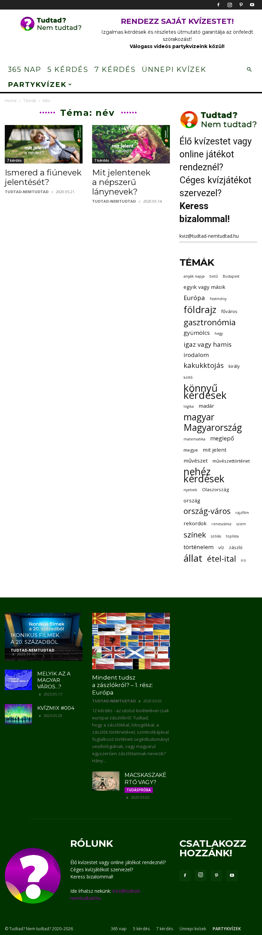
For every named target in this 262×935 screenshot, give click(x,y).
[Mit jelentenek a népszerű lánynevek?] (131, 144)
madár (206, 405)
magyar (199, 417)
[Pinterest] (241, 5)
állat (193, 558)
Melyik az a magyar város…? (54, 680)
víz (221, 547)
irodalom (196, 354)
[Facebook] (218, 5)
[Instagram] (229, 5)
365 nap (24, 69)
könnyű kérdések (205, 392)
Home (11, 101)
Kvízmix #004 (55, 708)
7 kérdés (115, 69)
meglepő (222, 438)
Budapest (231, 276)
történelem (199, 546)
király (234, 366)
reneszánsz (222, 523)
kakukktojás (204, 365)
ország (192, 500)
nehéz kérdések (204, 475)
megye (191, 450)
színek (195, 534)
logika (189, 406)
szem (241, 523)
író (243, 560)
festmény (218, 298)
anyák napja (194, 276)
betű (213, 276)
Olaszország (215, 489)
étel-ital (221, 558)
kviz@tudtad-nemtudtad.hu (209, 236)
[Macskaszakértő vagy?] (105, 781)
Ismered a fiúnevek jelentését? (43, 177)
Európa (194, 297)
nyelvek (190, 489)
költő (188, 377)
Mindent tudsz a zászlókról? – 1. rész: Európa (122, 685)
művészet (196, 460)
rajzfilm (242, 512)
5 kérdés (67, 69)
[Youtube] (252, 5)
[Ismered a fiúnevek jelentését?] (44, 144)
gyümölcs (197, 332)
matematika (194, 439)
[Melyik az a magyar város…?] (18, 680)
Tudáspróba (139, 790)
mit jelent (215, 449)
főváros (229, 311)
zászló (236, 547)
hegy (219, 333)
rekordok (195, 523)
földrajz (200, 309)
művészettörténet (231, 461)
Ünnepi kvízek (174, 69)
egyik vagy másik (204, 286)
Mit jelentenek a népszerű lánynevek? (121, 182)
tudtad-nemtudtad (26, 191)
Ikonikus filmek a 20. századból (35, 638)
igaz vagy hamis (208, 344)
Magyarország (213, 427)
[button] (249, 69)
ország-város (207, 511)
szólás (216, 536)
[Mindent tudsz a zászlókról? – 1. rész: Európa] (131, 641)
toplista (232, 536)
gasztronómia (210, 322)
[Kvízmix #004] (18, 714)
